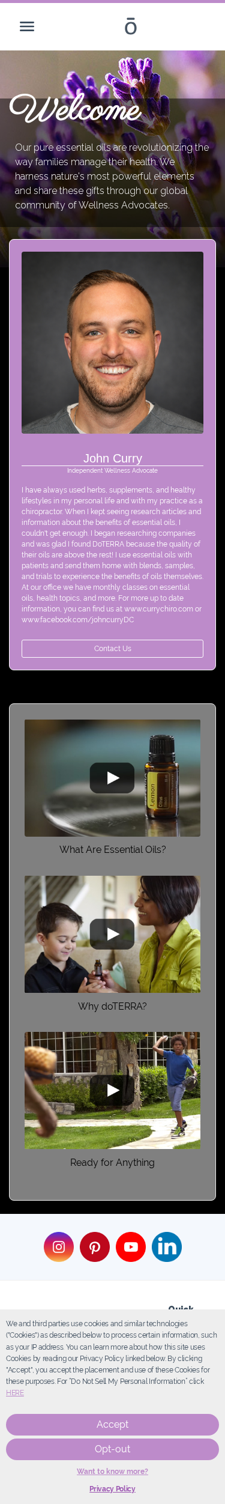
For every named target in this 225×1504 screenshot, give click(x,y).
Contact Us (112, 648)
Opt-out (112, 1449)
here (15, 1393)
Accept (112, 1424)
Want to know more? (112, 1471)
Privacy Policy (112, 1489)
